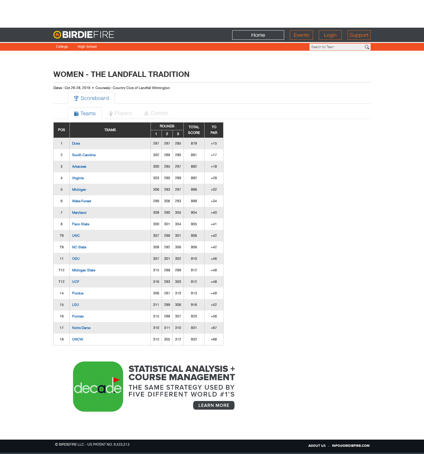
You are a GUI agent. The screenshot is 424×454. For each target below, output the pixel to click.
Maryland (79, 213)
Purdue (77, 293)
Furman (78, 316)
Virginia (78, 178)
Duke (76, 143)
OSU (76, 259)
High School (87, 47)
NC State (79, 247)
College (62, 47)
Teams (85, 113)
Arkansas (79, 166)
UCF (75, 282)
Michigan (79, 190)
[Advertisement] (212, 13)
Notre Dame (81, 328)
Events (301, 35)
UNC (76, 236)
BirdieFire (95, 35)
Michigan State (83, 270)
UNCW (77, 339)
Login (330, 35)
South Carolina (83, 155)
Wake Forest (81, 201)
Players (120, 113)
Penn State (80, 224)
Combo (156, 113)
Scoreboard (91, 98)
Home (258, 35)
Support (359, 35)
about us (317, 446)
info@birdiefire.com (350, 446)
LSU (75, 305)
